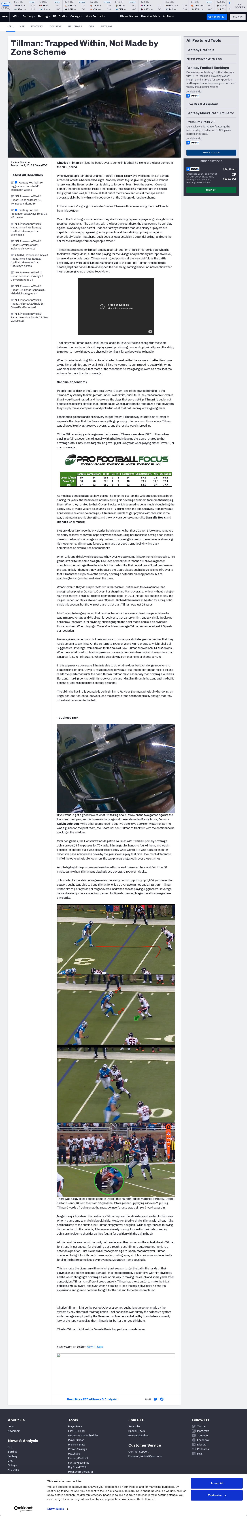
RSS (200, 1453)
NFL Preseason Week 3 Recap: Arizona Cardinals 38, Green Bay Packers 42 (27, 304)
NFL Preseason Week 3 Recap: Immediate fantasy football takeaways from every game (26, 229)
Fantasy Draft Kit (78, 1458)
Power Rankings (77, 1449)
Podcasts (203, 1449)
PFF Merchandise (138, 1435)
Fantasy (37, 26)
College (55, 26)
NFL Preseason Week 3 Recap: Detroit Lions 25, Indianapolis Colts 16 (26, 245)
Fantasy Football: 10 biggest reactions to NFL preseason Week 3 (27, 186)
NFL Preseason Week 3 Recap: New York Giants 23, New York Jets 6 (29, 318)
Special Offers (136, 1431)
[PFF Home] (4, 16)
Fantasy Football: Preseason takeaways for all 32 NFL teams (29, 214)
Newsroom (14, 1431)
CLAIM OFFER (216, 17)
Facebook (203, 1440)
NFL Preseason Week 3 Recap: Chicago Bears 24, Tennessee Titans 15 (26, 200)
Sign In (238, 17)
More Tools (211, 152)
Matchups (74, 1453)
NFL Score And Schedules (83, 1435)
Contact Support (138, 1451)
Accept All (216, 1483)
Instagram (203, 1431)
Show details (55, 1508)
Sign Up (211, 190)
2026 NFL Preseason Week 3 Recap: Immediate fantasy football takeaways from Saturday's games (29, 260)
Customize (215, 1495)
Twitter (201, 1426)
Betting (106, 26)
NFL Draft (75, 26)
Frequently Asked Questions (145, 1456)
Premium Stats (76, 1444)
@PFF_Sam (95, 1346)
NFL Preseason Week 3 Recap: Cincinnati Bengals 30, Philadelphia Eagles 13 (28, 290)
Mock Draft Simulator (80, 1471)
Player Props (75, 1426)
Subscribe (134, 1426)
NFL (6, 4)
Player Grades (76, 1440)
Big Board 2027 (77, 1467)
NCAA (6, 8)
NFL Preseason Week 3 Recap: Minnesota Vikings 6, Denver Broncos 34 (27, 276)
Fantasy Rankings (78, 1462)
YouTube (202, 1435)
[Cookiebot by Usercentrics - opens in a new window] (23, 1509)
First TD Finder (76, 1431)
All (11, 26)
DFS (91, 26)
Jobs (11, 1426)
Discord (201, 1444)
